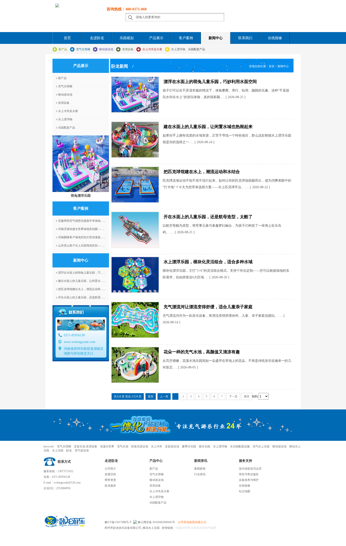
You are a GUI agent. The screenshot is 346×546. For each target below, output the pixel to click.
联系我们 (245, 38)
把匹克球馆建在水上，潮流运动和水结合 (202, 171)
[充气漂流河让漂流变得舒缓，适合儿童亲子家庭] (135, 320)
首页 (67, 38)
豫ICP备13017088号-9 (118, 522)
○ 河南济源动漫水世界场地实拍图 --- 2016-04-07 (85, 229)
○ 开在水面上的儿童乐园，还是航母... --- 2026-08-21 (88, 297)
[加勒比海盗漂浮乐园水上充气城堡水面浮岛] (80, 163)
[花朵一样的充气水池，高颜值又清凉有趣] (135, 365)
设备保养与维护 (249, 480)
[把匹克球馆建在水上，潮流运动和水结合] (135, 185)
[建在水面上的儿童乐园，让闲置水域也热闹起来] (135, 139)
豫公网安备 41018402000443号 (156, 522)
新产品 (63, 49)
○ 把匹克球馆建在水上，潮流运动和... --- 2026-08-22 (88, 289)
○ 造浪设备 (62, 102)
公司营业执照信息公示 (192, 522)
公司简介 (110, 468)
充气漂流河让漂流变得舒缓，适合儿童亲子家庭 (208, 306)
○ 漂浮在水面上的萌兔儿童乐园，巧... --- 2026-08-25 (88, 272)
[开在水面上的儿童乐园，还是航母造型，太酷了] (135, 230)
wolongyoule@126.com (67, 482)
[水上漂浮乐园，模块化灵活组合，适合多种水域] (135, 275)
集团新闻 (199, 468)
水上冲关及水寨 (152, 49)
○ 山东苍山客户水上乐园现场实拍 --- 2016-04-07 (85, 245)
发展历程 (110, 474)
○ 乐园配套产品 (65, 127)
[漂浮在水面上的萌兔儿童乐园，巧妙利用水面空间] (135, 94)
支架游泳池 (197, 527)
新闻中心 (216, 38)
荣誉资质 (110, 480)
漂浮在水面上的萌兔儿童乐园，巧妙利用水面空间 (210, 81)
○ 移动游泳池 (64, 94)
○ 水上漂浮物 (64, 119)
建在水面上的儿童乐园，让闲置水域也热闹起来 (208, 126)
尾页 (246, 396)
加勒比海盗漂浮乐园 (81, 195)
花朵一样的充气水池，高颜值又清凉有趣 (202, 352)
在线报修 (275, 38)
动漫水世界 (183, 527)
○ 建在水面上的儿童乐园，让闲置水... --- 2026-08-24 (88, 281)
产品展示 (156, 38)
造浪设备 (127, 49)
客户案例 (186, 38)
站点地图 (244, 491)
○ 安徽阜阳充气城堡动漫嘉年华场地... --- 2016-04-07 (88, 220)
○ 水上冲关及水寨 (67, 111)
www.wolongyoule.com (79, 342)
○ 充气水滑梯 (64, 86)
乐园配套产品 (196, 49)
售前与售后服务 (249, 474)
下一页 (233, 396)
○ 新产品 (61, 78)
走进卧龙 (97, 38)
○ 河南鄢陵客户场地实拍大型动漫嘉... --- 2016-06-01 (88, 237)
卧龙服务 (110, 485)
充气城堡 (210, 527)
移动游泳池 (106, 49)
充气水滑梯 (83, 49)
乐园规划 (127, 38)
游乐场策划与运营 (250, 468)
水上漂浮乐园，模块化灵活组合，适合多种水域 (208, 261)
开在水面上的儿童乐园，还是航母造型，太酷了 (208, 216)
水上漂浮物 (178, 49)
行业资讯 (199, 474)
